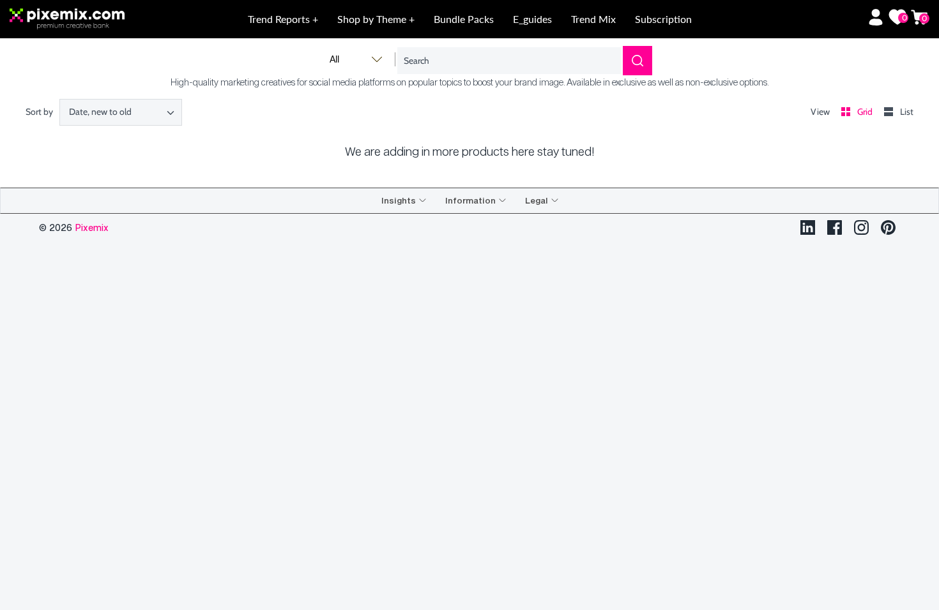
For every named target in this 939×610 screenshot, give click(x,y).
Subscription (663, 19)
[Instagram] (861, 227)
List (906, 111)
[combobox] (120, 112)
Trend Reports (280, 19)
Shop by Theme (373, 19)
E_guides (532, 19)
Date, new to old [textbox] (100, 112)
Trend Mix (593, 19)
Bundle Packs (464, 19)
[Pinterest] (888, 227)
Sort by (39, 111)
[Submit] (637, 60)
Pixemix (92, 227)
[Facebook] (834, 227)
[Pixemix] (102, 19)
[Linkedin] (807, 227)
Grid (865, 111)
